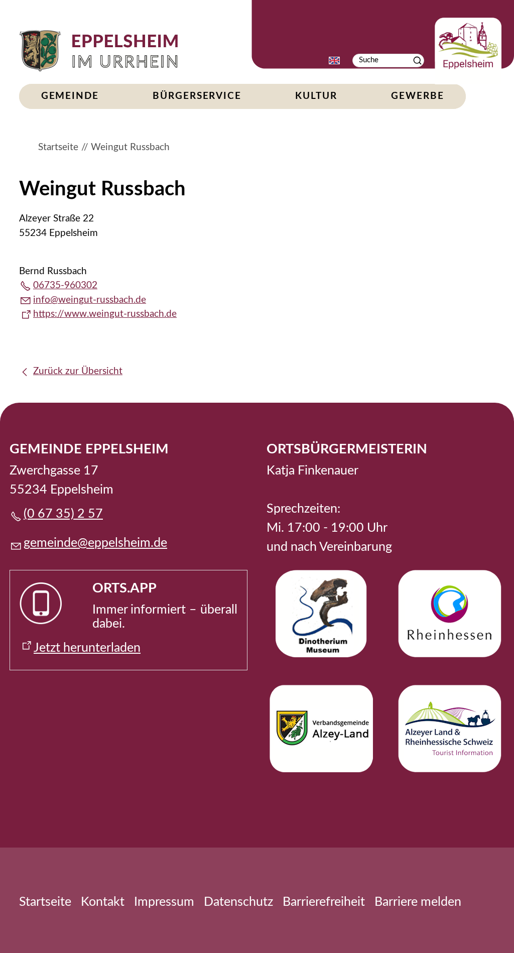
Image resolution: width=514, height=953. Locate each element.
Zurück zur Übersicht (77, 371)
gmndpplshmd (92, 543)
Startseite (45, 902)
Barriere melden (417, 902)
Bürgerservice (197, 96)
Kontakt (102, 902)
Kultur (316, 96)
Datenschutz (238, 902)
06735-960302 (65, 285)
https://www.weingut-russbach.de (105, 314)
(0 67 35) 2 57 (63, 514)
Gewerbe (417, 96)
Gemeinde (70, 96)
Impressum (164, 902)
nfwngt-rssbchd (88, 300)
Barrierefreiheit (324, 902)
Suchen (417, 60)
